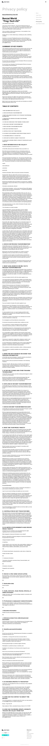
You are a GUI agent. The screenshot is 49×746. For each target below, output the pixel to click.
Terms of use (29, 737)
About (37, 13)
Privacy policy (29, 735)
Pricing (28, 731)
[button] (45, 1)
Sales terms (29, 738)
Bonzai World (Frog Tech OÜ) (10, 14)
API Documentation (30, 733)
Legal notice (38, 15)
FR (3, 737)
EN (2, 737)
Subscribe (5, 735)
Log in (5, 732)
